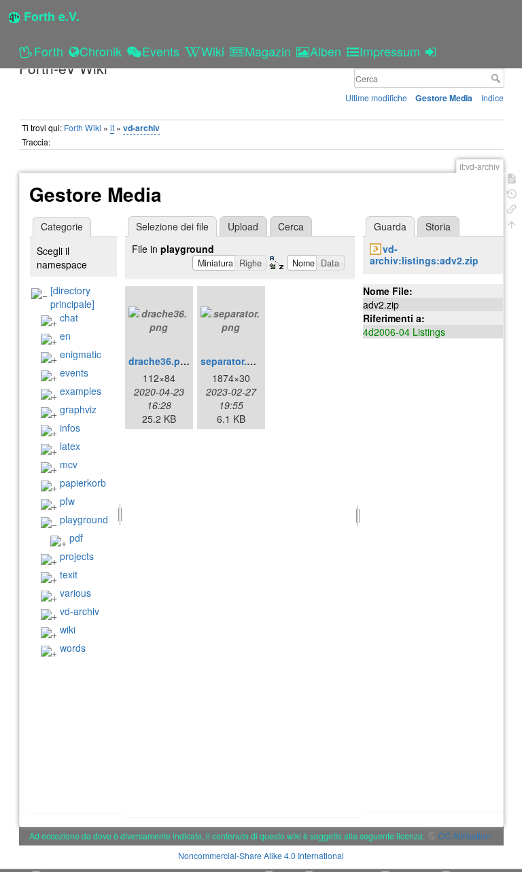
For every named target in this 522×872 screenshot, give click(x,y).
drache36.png (160, 361)
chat (69, 317)
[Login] (432, 51)
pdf (76, 537)
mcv (68, 464)
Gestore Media (443, 98)
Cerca (497, 78)
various (75, 592)
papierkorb (83, 482)
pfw (67, 501)
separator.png (233, 361)
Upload (243, 226)
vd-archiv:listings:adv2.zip (424, 254)
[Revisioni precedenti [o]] (512, 192)
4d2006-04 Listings (404, 331)
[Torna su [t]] (512, 223)
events (74, 372)
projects (77, 556)
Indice (492, 97)
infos (70, 427)
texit (68, 574)
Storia (438, 226)
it (112, 127)
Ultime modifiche (376, 97)
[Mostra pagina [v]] (512, 177)
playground (84, 519)
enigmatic (80, 354)
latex (70, 446)
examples (80, 391)
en (65, 336)
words (73, 648)
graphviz (78, 409)
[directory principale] (72, 297)
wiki (67, 629)
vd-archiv (141, 128)
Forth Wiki (82, 127)
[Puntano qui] (512, 207)
